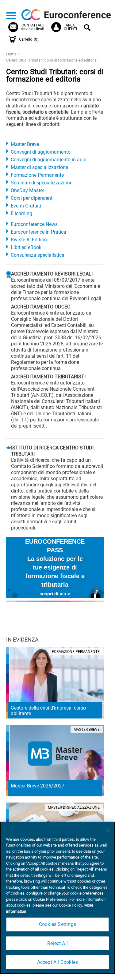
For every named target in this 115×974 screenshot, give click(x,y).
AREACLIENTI (70, 27)
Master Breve (25, 144)
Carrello (29, 39)
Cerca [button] (88, 28)
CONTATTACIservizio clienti (32, 27)
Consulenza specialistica (37, 255)
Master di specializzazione (39, 167)
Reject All (57, 943)
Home (11, 54)
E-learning (21, 213)
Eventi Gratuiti (26, 206)
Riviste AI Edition (29, 240)
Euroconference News (34, 224)
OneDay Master (27, 190)
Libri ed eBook (26, 247)
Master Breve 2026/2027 (37, 786)
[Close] (107, 830)
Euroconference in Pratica (38, 232)
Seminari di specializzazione (41, 183)
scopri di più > (55, 593)
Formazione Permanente (37, 175)
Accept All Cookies (57, 962)
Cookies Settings (57, 924)
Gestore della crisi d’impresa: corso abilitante (48, 710)
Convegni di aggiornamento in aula (48, 160)
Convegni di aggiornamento (41, 152)
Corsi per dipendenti (32, 198)
